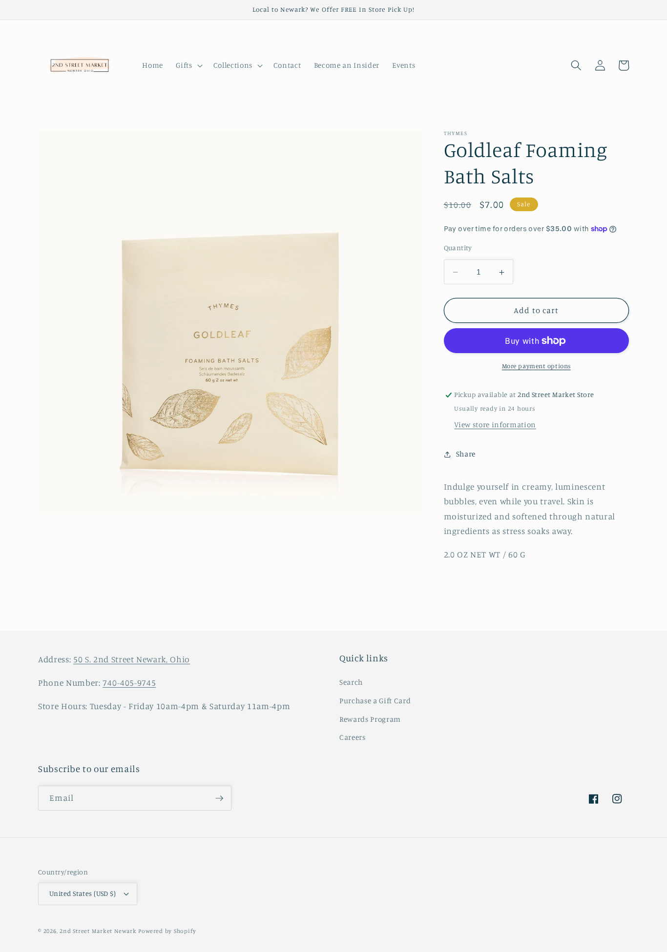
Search (351, 682)
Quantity (458, 247)
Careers (352, 737)
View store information (495, 424)
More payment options (536, 366)
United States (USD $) (82, 893)
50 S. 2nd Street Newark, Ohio (131, 659)
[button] (188, 65)
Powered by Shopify (167, 930)
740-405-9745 (129, 682)
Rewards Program (370, 719)
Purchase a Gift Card (375, 700)
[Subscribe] (219, 798)
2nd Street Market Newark (98, 930)
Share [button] (466, 453)
